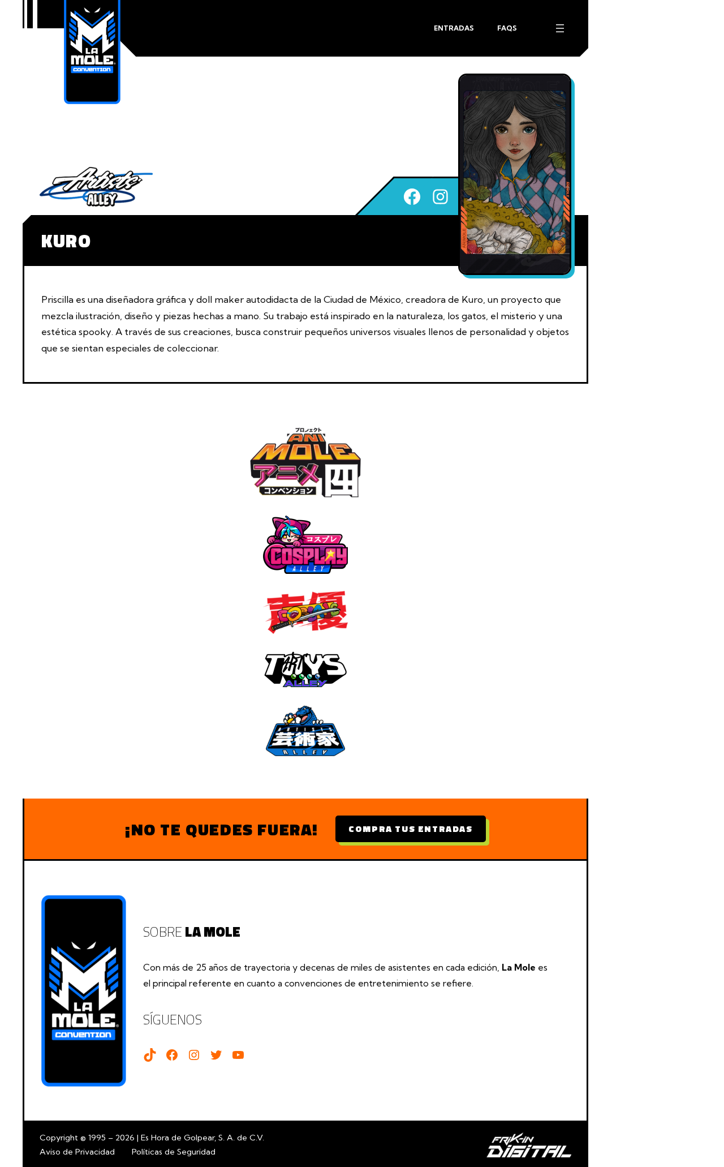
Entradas (454, 28)
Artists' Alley (96, 187)
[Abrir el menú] (560, 28)
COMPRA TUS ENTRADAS (410, 828)
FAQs (507, 28)
